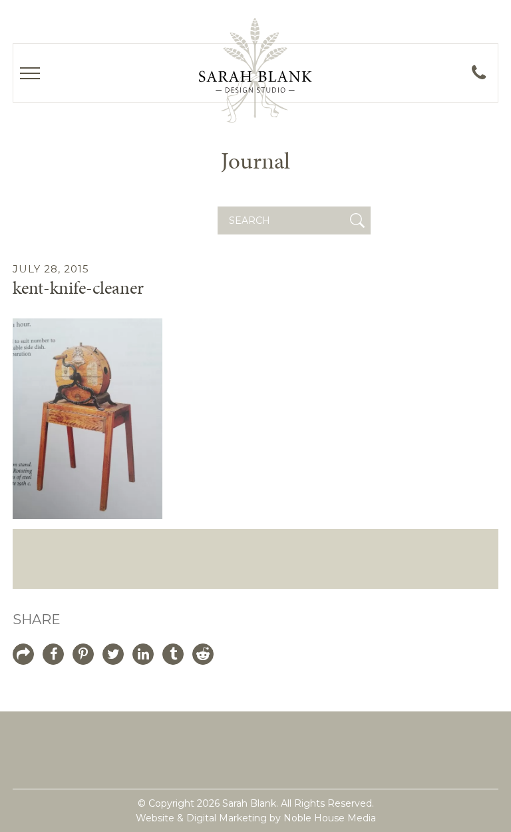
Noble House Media (329, 818)
